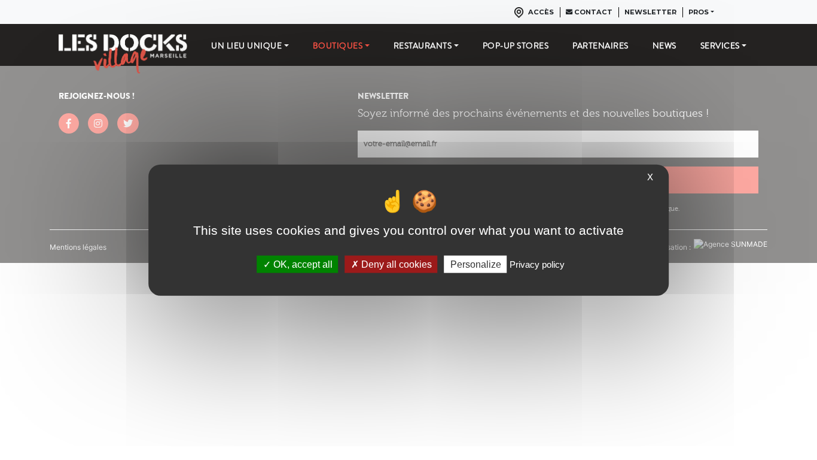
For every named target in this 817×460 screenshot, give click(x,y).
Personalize (475, 264)
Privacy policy (537, 264)
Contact (592, 12)
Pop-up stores (516, 45)
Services (720, 45)
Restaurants (423, 45)
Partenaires (600, 45)
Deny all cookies (395, 264)
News (664, 45)
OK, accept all (302, 264)
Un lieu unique (246, 45)
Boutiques (338, 45)
